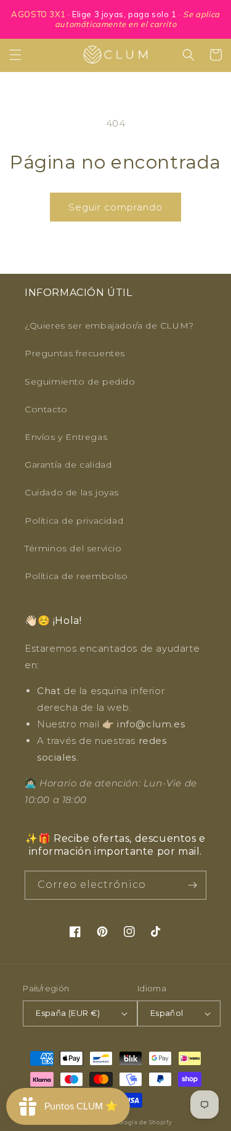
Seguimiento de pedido (80, 381)
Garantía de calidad (68, 464)
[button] (15, 54)
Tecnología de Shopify (138, 1122)
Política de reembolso (76, 575)
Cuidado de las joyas (72, 492)
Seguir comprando (115, 207)
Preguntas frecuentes (75, 353)
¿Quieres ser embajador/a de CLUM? (109, 325)
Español (167, 1013)
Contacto (46, 409)
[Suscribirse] (192, 885)
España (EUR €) (68, 1013)
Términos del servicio (73, 548)
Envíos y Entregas (66, 436)
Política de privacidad (74, 520)
